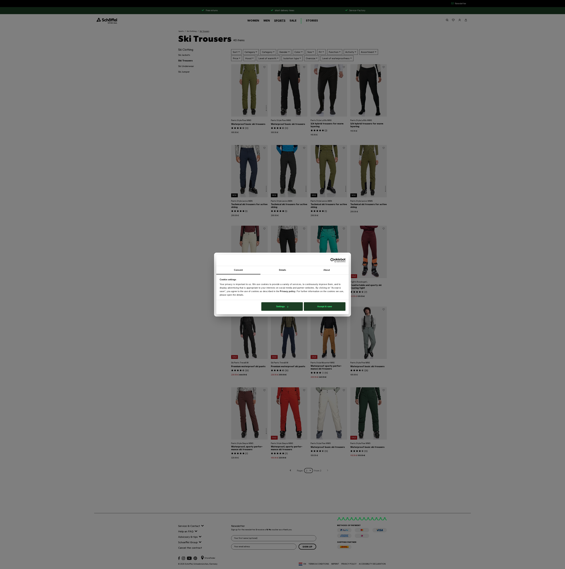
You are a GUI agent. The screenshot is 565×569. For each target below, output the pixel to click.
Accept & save (324, 306)
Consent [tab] (238, 270)
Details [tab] (282, 270)
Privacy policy (287, 291)
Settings (280, 306)
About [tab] (326, 270)
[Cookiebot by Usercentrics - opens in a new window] (332, 260)
